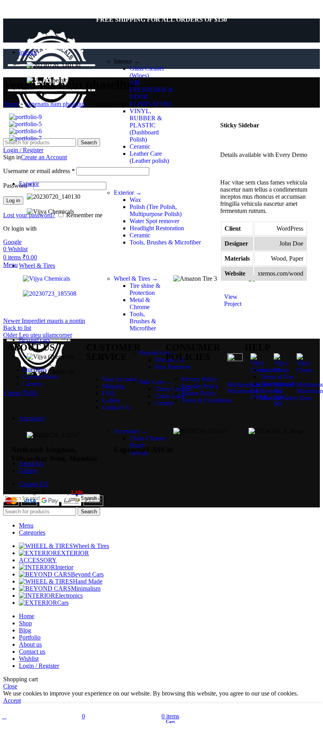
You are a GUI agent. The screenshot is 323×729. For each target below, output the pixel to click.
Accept (12, 700)
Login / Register (39, 665)
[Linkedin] (227, 469)
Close (10, 686)
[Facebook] (248, 448)
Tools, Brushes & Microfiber (143, 321)
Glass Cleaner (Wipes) (147, 72)
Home (11, 104)
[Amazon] (227, 448)
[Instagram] (269, 448)
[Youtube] (291, 448)
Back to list (17, 327)
